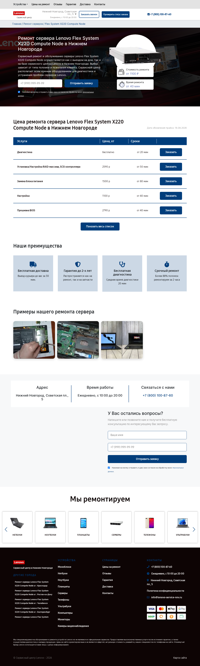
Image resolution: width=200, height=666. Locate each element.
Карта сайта (180, 657)
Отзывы (58, 4)
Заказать (171, 152)
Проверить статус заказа (115, 14)
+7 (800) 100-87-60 (158, 395)
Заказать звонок (89, 14)
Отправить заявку (81, 83)
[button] (6, 529)
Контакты (99, 4)
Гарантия (71, 4)
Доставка (85, 4)
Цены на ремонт (41, 4)
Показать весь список (100, 226)
